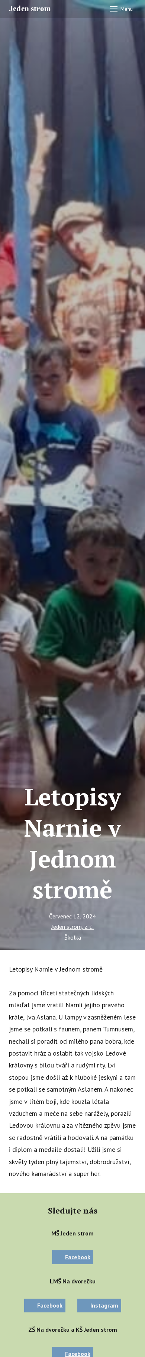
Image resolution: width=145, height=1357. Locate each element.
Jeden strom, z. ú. (72, 926)
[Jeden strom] (32, 8)
